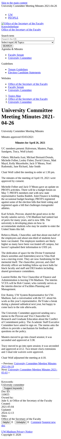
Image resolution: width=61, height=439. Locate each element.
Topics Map (14, 95)
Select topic (7, 42)
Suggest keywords (13, 388)
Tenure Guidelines (18, 69)
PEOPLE (13, 17)
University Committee (20, 57)
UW (10, 14)
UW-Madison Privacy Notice (17, 431)
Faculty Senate (16, 54)
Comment (36, 422)
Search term (7, 35)
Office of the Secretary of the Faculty (28, 84)
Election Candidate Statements (24, 72)
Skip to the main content (14, 2)
